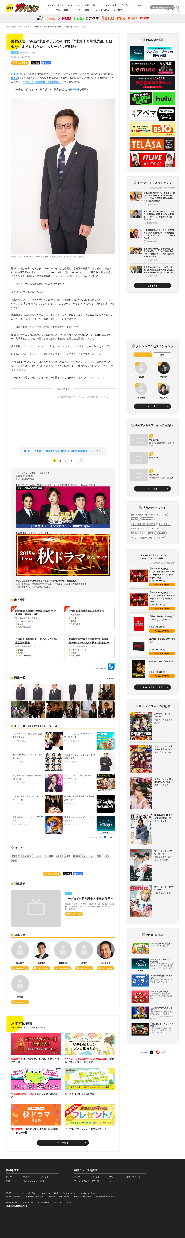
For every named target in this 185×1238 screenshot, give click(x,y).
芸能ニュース (17, 26)
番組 (66, 10)
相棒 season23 (147, 519)
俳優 (14, 860)
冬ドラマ (160, 538)
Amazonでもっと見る (153, 687)
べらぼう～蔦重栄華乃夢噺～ (142, 538)
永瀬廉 (133, 528)
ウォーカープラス (27, 1202)
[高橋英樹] (41, 955)
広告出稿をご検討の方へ (14, 1196)
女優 (106, 856)
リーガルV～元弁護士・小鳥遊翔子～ (42, 81)
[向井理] (20, 989)
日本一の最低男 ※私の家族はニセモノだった (149, 514)
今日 (143, 354)
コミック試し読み (101, 10)
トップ (48, 10)
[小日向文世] (106, 955)
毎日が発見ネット (11, 1202)
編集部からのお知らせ (88, 1193)
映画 (87, 5)
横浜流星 (134, 519)
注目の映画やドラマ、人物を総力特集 (28, 1027)
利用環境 (52, 1196)
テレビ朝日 (48, 856)
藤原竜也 (151, 533)
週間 (162, 354)
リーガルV (37, 856)
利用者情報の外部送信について (106, 1196)
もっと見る (63, 1142)
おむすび (143, 528)
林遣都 (67, 856)
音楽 (95, 5)
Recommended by (96, 837)
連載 (33, 52)
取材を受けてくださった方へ (35, 1196)
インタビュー (24, 52)
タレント (76, 10)
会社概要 (9, 1193)
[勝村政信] (63, 955)
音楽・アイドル (133, 1177)
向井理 (58, 856)
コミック (137, 5)
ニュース (49, 5)
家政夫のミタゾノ (138, 533)
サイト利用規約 (64, 1196)
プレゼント (119, 10)
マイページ (19, 1193)
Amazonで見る (162, 584)
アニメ (26, 1177)
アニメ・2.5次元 (108, 5)
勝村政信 (74, 89)
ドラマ (61, 5)
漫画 (87, 10)
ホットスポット (165, 524)
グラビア (125, 5)
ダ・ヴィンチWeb (43, 1202)
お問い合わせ (31, 1193)
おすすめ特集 (22, 1023)
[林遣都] (84, 955)
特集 (58, 10)
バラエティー (74, 5)
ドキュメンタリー (31, 1181)
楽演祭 (69, 1202)
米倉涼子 (15, 73)
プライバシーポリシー (69, 1193)
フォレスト (154, 528)
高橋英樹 (76, 856)
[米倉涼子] (20, 955)
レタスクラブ (58, 1202)
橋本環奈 (162, 533)
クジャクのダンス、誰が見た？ (143, 524)
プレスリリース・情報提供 (49, 1193)
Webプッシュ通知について (82, 1196)
